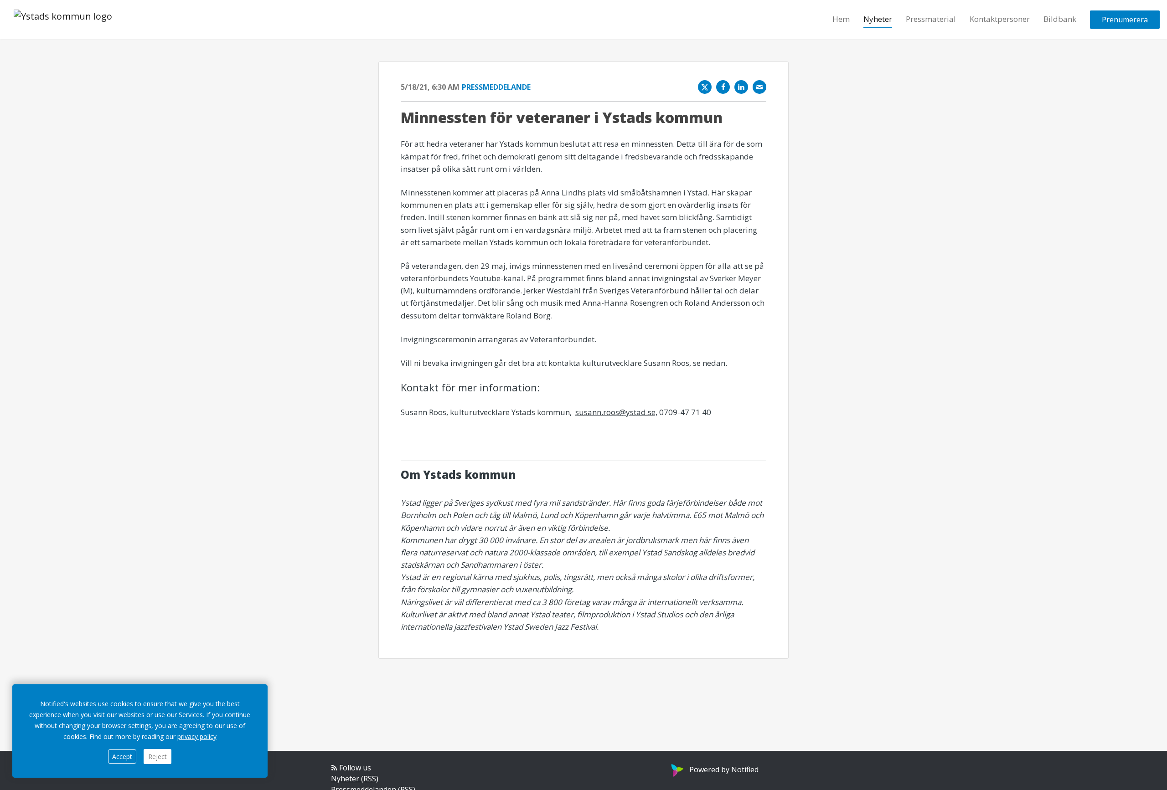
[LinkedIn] (741, 87)
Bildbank (1059, 19)
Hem (841, 19)
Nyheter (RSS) (354, 779)
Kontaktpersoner (1000, 19)
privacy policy (197, 736)
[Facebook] (723, 87)
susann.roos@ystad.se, (616, 412)
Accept (122, 756)
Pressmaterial (931, 19)
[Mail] (759, 87)
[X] (705, 87)
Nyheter (877, 19)
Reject (157, 756)
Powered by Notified (724, 769)
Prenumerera (1125, 20)
